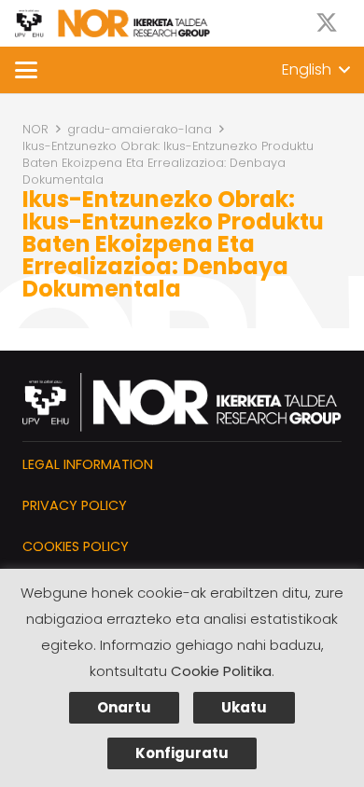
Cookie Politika (221, 671)
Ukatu (244, 707)
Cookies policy (75, 546)
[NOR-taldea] (112, 23)
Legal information (87, 464)
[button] (26, 70)
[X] (326, 23)
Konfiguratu (182, 753)
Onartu (124, 707)
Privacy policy (74, 505)
